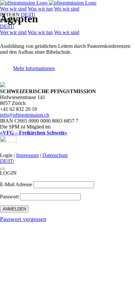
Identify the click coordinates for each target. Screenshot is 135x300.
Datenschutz (55, 155)
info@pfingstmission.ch (24, 115)
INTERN (10, 14)
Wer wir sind (13, 8)
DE (24, 14)
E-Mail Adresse (16, 184)
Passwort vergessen (23, 219)
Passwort (9, 196)
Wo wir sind (66, 8)
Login (6, 155)
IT (31, 14)
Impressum (27, 155)
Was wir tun (40, 8)
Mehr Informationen (34, 68)
